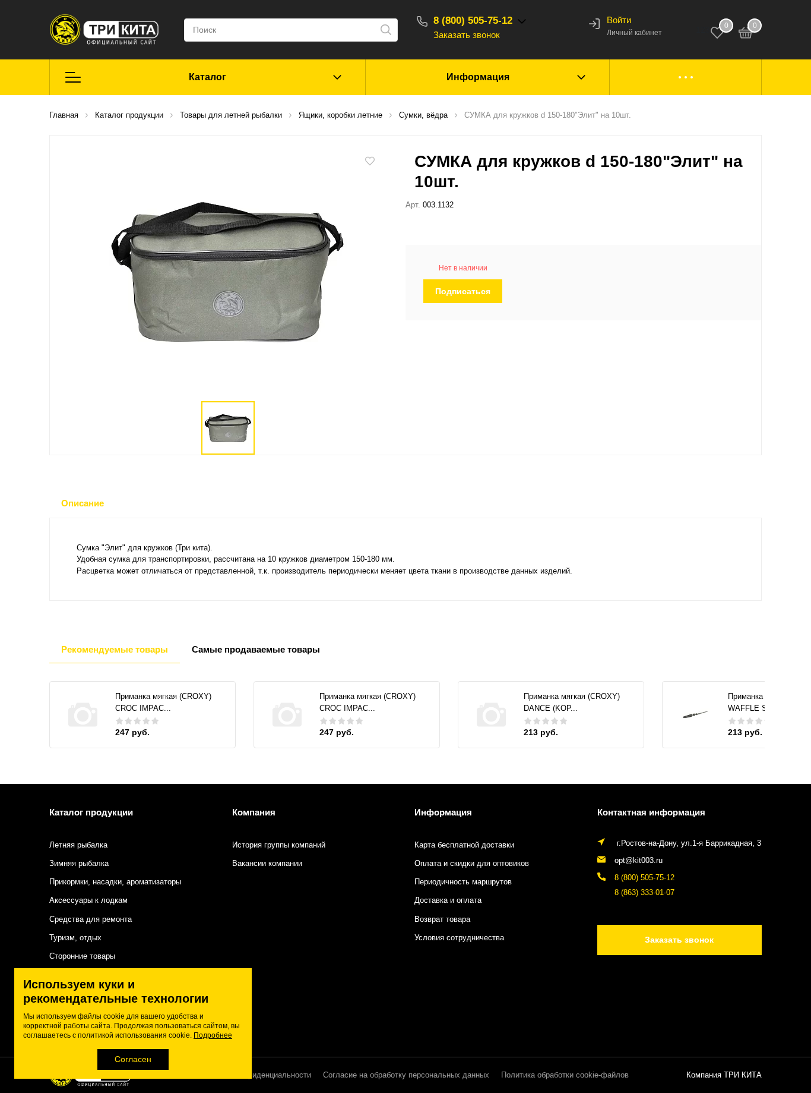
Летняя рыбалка (78, 845)
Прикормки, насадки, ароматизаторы (115, 882)
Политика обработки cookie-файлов (565, 1075)
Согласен (133, 1059)
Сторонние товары (82, 956)
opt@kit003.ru (638, 860)
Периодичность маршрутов (463, 882)
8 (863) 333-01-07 (644, 893)
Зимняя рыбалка (79, 863)
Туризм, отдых (75, 938)
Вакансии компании (267, 863)
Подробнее (213, 1035)
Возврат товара (442, 919)
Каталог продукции (91, 812)
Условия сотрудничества (459, 938)
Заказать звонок (466, 35)
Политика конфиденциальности (254, 1075)
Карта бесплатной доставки (464, 845)
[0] (746, 34)
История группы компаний (278, 845)
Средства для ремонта (90, 919)
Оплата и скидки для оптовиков (471, 863)
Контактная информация (651, 812)
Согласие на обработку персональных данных (406, 1075)
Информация (477, 77)
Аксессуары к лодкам (88, 900)
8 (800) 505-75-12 (472, 20)
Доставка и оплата (447, 900)
